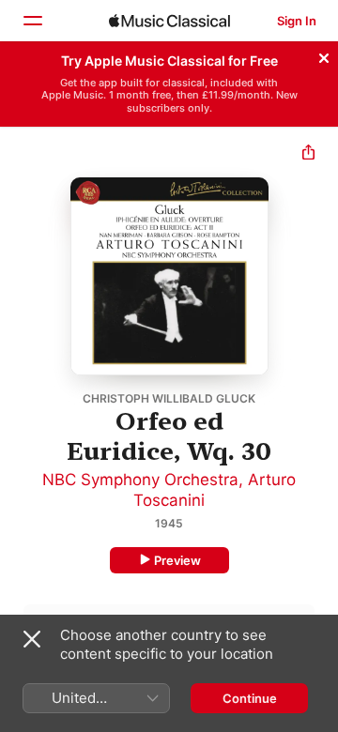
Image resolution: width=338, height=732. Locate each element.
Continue (250, 698)
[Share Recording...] (308, 154)
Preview (177, 560)
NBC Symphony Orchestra (140, 479)
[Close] (324, 55)
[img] (169, 20)
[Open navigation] (32, 20)
